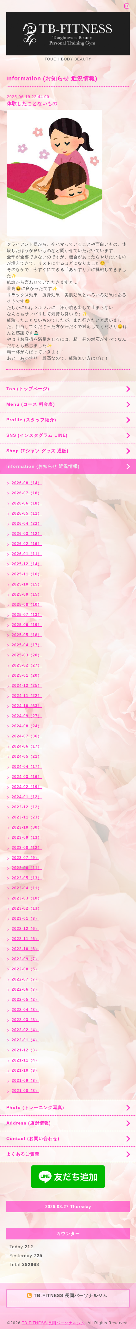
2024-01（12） (27, 797)
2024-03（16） (27, 776)
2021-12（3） (25, 1050)
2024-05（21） (27, 756)
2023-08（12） (27, 847)
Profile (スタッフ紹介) (31, 419)
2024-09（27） (27, 716)
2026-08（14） (27, 483)
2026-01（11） (27, 554)
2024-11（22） (27, 695)
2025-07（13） (27, 614)
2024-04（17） (27, 766)
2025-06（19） (27, 625)
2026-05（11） (27, 513)
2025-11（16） (27, 574)
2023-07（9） (25, 858)
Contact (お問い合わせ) (32, 1138)
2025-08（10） (27, 604)
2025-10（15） (27, 584)
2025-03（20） (27, 655)
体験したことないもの (32, 103)
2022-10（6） (25, 949)
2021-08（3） (25, 1090)
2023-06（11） (27, 868)
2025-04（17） (27, 645)
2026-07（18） (27, 493)
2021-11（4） (25, 1060)
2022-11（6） (25, 939)
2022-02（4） (25, 1030)
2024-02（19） (27, 787)
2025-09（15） (27, 594)
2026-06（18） (27, 503)
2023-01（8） (25, 918)
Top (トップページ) (27, 388)
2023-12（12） (27, 807)
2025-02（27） (27, 665)
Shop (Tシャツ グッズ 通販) (37, 450)
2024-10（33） (27, 706)
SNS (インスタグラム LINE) (37, 435)
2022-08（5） (25, 969)
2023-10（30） (27, 827)
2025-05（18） (27, 635)
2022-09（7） (25, 959)
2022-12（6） (25, 928)
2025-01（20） (27, 675)
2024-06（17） (27, 746)
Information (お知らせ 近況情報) (43, 466)
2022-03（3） (25, 1020)
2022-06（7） (25, 989)
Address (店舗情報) (28, 1122)
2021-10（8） (25, 1070)
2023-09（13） (27, 837)
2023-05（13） (27, 878)
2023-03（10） (27, 898)
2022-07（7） (25, 979)
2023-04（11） (27, 888)
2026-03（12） (27, 533)
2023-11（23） (27, 817)
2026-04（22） (27, 523)
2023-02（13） (27, 908)
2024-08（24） (27, 726)
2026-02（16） (27, 544)
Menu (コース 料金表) (30, 404)
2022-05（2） (25, 999)
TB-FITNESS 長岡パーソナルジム (53, 1323)
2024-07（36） (27, 736)
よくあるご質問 (23, 1154)
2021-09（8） (25, 1080)
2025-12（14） (27, 564)
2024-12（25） (27, 685)
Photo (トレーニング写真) (35, 1107)
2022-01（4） (25, 1040)
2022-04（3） (25, 1009)
